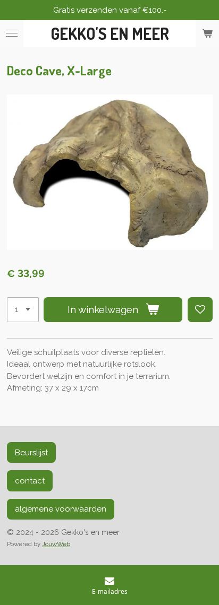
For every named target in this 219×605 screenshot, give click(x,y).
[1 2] (23, 309)
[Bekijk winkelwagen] (207, 33)
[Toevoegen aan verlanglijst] (200, 309)
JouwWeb (56, 544)
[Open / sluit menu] (11, 33)
